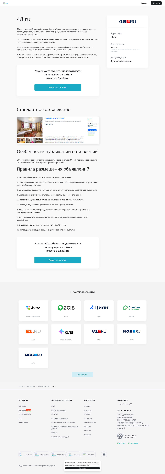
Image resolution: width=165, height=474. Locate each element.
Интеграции (23, 422)
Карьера (87, 434)
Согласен (82, 468)
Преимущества (90, 422)
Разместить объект (57, 87)
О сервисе (88, 418)
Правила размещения (59, 418)
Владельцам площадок (60, 437)
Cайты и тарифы (25, 414)
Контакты (87, 410)
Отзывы (87, 414)
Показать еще (82, 374)
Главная (87, 406)
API (20, 418)
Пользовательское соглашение (63, 422)
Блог (53, 406)
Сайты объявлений (58, 410)
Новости (54, 414)
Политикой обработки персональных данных (77, 465)
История (87, 426)
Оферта (54, 433)
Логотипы (87, 430)
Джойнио (22, 406)
